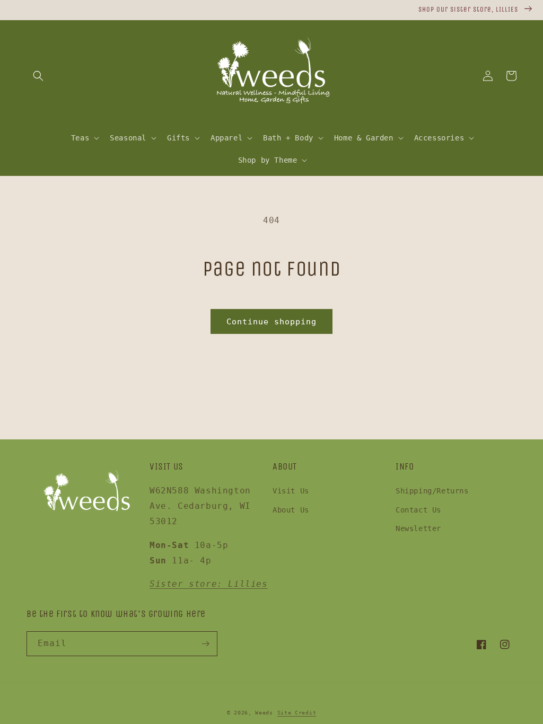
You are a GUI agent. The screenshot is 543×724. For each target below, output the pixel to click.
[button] (38, 75)
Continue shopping (271, 321)
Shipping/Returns (432, 491)
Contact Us (418, 510)
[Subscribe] (205, 643)
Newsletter (418, 528)
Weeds (264, 713)
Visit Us (291, 491)
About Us (291, 510)
